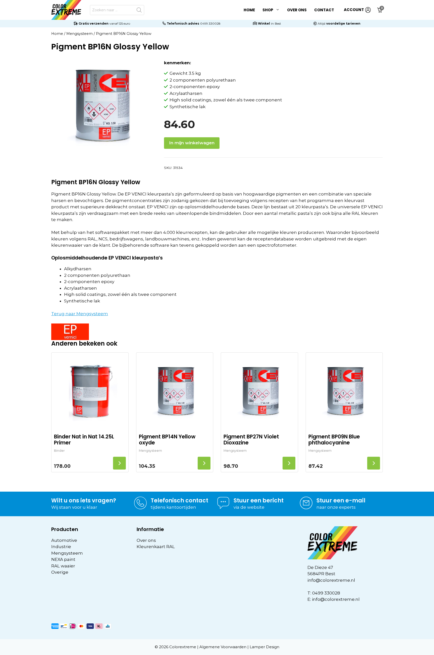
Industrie (61, 546)
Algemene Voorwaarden (222, 646)
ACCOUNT (354, 9)
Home (249, 10)
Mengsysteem (79, 33)
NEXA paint (63, 559)
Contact (324, 10)
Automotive (64, 540)
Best (278, 23)
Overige (59, 572)
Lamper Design (264, 646)
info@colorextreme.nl (331, 580)
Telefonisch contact (179, 500)
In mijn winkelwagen (191, 142)
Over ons (297, 10)
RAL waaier (63, 565)
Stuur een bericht (259, 500)
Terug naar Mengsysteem (79, 313)
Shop (267, 10)
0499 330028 (210, 23)
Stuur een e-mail (340, 500)
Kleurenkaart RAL (156, 546)
